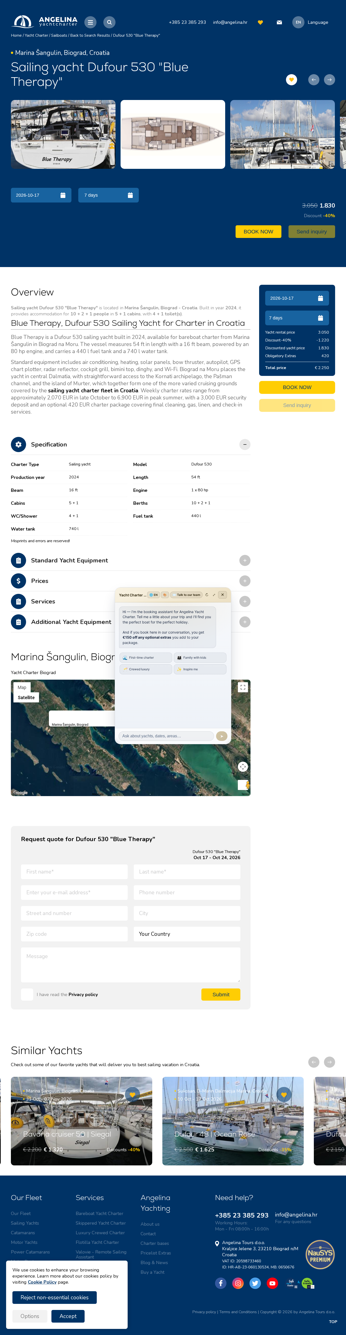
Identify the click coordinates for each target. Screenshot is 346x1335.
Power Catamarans (30, 1252)
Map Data (98, 794)
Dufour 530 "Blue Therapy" (136, 35)
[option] (63, 134)
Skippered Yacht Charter (101, 1223)
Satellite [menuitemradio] (26, 697)
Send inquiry (312, 231)
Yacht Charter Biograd (33, 673)
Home (16, 35)
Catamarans (23, 1232)
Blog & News (154, 1262)
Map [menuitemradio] (22, 687)
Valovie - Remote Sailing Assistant (101, 1254)
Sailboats (59, 35)
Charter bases (155, 1243)
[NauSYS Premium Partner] (320, 1268)
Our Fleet (21, 1213)
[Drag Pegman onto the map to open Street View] (243, 785)
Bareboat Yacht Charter (99, 1213)
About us (150, 1224)
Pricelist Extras (156, 1253)
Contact (148, 1233)
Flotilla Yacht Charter (97, 1242)
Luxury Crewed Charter (100, 1232)
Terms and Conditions (238, 1312)
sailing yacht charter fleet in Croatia (93, 390)
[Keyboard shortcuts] (14, 794)
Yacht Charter (36, 35)
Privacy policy (83, 995)
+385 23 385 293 (242, 1215)
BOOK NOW (258, 231)
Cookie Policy (42, 1282)
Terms (245, 794)
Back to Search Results (90, 35)
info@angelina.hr (230, 22)
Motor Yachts (24, 1242)
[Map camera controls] (243, 767)
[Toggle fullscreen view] (243, 687)
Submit (221, 994)
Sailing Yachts (25, 1223)
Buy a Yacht (152, 1272)
